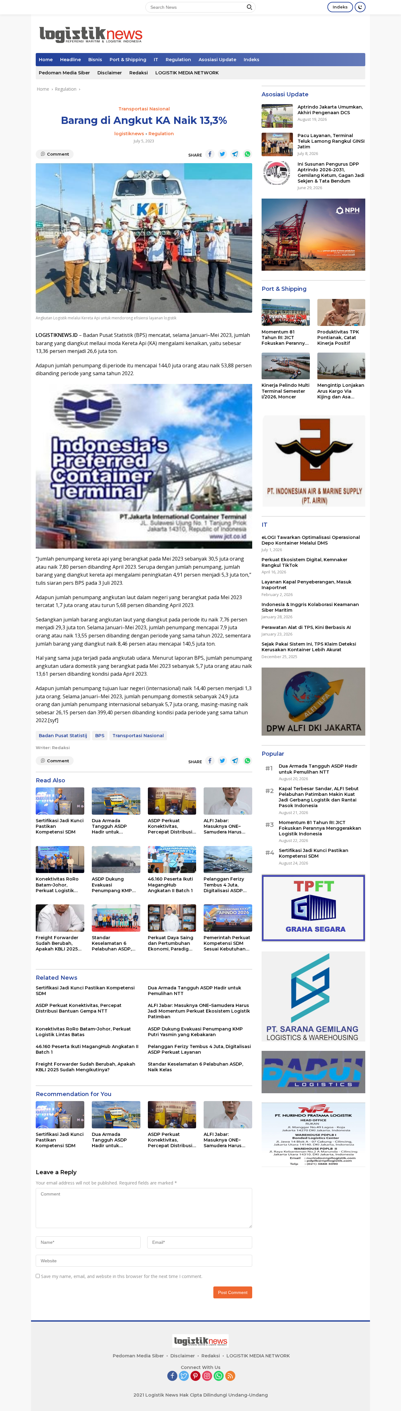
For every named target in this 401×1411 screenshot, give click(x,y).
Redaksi (138, 73)
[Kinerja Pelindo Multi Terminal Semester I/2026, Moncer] (286, 366)
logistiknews (129, 133)
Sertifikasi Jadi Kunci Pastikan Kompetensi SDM (60, 826)
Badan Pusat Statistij (63, 735)
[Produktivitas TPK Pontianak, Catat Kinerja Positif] (341, 312)
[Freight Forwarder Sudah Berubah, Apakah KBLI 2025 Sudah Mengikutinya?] (60, 918)
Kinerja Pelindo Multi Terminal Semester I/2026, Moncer (286, 391)
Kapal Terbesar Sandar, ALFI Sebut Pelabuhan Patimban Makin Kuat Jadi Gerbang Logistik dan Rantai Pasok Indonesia (319, 797)
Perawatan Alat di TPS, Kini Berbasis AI (306, 627)
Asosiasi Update (217, 59)
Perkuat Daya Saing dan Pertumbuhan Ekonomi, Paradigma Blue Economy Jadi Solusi (172, 943)
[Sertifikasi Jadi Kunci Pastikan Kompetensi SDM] (60, 801)
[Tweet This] (222, 154)
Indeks (340, 6)
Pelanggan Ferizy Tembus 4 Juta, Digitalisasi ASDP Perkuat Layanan (224, 884)
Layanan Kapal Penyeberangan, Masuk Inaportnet (307, 585)
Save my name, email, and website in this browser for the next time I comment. (121, 1276)
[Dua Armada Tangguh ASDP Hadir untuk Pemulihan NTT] (116, 801)
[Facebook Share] (210, 154)
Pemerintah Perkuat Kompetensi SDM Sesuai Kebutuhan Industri (227, 943)
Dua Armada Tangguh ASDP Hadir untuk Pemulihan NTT (110, 826)
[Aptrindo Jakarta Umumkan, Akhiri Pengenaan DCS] (277, 116)
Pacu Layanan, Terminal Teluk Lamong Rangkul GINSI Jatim (331, 141)
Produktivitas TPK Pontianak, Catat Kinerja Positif (338, 337)
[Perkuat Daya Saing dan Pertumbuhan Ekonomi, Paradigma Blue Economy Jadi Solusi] (172, 918)
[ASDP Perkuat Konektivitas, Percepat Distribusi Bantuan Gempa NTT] (172, 801)
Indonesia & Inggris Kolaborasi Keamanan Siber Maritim (310, 607)
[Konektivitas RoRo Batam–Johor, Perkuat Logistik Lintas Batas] (60, 859)
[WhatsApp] (219, 1376)
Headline (70, 59)
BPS (99, 735)
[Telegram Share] (235, 154)
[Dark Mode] (360, 7)
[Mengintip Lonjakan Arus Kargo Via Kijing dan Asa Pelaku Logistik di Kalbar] (341, 366)
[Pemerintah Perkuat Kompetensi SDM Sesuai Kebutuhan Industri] (228, 918)
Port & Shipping (128, 59)
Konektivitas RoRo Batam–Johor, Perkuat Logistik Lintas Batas (57, 884)
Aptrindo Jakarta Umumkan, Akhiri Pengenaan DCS (330, 109)
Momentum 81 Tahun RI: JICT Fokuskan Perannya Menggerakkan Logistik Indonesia (285, 337)
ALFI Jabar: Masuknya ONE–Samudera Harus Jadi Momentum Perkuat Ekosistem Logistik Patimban (225, 826)
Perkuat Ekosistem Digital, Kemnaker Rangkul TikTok (304, 562)
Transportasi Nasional (144, 109)
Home (46, 59)
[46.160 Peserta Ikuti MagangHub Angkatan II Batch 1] (172, 859)
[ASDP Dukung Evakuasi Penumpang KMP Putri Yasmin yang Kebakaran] (116, 859)
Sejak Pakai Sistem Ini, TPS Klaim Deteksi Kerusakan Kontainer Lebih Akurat (309, 646)
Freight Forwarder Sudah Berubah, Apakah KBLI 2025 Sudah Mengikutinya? (57, 943)
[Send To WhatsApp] (247, 154)
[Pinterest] (195, 1376)
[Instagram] (207, 1376)
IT (156, 59)
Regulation (178, 59)
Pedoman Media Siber (64, 73)
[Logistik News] (90, 33)
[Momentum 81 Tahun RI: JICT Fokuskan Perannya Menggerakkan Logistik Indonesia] (286, 312)
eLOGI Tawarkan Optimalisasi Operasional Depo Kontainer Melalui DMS (311, 540)
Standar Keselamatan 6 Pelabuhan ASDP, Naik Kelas (112, 943)
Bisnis (95, 59)
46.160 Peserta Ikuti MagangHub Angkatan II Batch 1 (170, 884)
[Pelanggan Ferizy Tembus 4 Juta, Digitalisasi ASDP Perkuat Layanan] (228, 859)
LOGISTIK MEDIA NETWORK (187, 73)
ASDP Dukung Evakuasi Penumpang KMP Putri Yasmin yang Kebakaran (112, 884)
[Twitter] (184, 1376)
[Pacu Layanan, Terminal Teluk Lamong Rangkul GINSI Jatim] (277, 144)
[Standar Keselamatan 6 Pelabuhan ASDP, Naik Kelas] (116, 918)
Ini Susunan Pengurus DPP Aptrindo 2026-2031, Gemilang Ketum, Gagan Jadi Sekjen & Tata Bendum (331, 172)
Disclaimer (109, 73)
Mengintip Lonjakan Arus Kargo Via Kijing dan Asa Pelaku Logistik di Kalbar (340, 391)
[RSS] (230, 1376)
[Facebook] (172, 1376)
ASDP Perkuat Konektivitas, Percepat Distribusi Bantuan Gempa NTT (170, 826)
